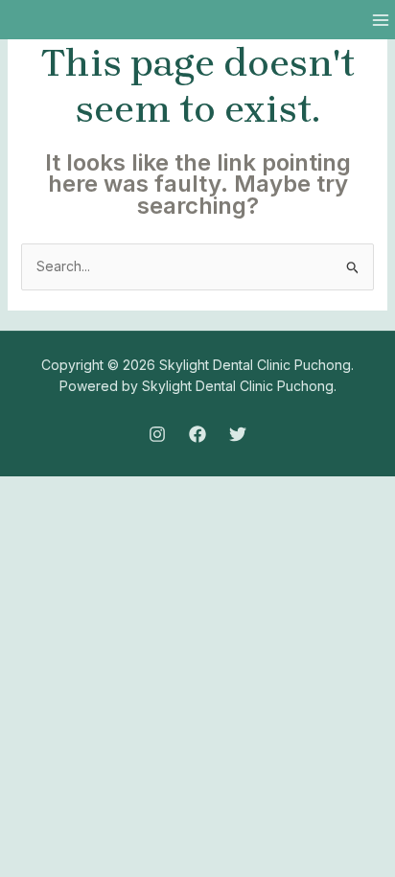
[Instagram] (157, 434)
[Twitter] (237, 434)
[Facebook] (197, 434)
